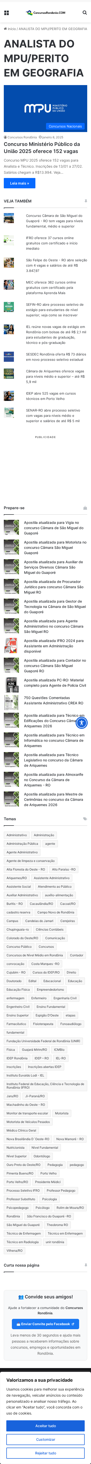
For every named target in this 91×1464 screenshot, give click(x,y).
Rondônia (13, 1216)
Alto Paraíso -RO (64, 869)
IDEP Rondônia (17, 1058)
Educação (75, 981)
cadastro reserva (18, 912)
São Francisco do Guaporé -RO (49, 1216)
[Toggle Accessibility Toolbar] (81, 722)
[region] (45, 1418)
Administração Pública (22, 843)
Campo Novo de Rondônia (55, 912)
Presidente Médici (48, 1182)
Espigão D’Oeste (47, 1015)
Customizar (45, 1439)
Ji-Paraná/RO (35, 1096)
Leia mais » (19, 183)
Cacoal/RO (68, 904)
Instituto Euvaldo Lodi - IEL (25, 1075)
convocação (15, 964)
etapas (70, 1015)
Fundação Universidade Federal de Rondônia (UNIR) (43, 1041)
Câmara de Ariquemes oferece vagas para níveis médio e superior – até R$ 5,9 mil (55, 376)
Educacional (52, 981)
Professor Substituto (21, 1199)
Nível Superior (17, 1156)
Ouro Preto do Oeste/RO (23, 1165)
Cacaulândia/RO (41, 904)
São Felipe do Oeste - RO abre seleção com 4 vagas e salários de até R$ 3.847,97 (56, 265)
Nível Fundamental (45, 1147)
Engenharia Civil (65, 998)
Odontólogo (42, 1156)
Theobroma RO (57, 1225)
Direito (71, 972)
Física (11, 1049)
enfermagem (15, 998)
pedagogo (77, 1165)
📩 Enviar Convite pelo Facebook (43, 1324)
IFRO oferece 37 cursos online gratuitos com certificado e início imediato (52, 243)
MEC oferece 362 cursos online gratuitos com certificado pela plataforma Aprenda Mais (51, 287)
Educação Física (18, 989)
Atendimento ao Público (55, 886)
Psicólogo (43, 1208)
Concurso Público (19, 946)
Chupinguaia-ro (18, 929)
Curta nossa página (21, 1265)
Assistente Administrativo (52, 878)
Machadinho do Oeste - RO (26, 1105)
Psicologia (49, 1199)
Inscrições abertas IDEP (44, 1067)
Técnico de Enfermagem (24, 1233)
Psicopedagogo (18, 1208)
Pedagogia (55, 1165)
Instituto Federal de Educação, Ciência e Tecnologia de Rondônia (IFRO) (45, 1085)
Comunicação (55, 938)
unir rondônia (55, 1242)
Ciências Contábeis (49, 929)
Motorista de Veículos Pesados (28, 1122)
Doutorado (14, 981)
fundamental (15, 1032)
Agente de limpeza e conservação (31, 861)
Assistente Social (19, 886)
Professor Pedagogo (61, 1190)
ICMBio (59, 1049)
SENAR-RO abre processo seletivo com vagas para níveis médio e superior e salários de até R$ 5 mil (53, 415)
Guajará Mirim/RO (34, 1049)
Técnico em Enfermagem (65, 1233)
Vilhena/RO (14, 1250)
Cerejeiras (67, 921)
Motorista (62, 1113)
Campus (12, 921)
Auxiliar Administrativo (22, 895)
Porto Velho (48, 1173)
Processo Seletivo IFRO (23, 1190)
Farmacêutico (16, 1024)
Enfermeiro (39, 998)
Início (11, 29)
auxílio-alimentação (59, 895)
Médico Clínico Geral (21, 1130)
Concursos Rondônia (22, 137)
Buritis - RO (15, 904)
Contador (76, 955)
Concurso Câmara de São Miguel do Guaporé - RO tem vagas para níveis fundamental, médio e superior (54, 221)
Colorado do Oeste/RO (22, 938)
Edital (32, 981)
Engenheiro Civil (18, 1007)
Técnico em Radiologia (23, 1242)
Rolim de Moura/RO (70, 1208)
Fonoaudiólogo (70, 1024)
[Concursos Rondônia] (45, 12)
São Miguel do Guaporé (23, 1225)
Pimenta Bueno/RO (20, 1173)
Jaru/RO (12, 1096)
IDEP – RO (42, 1058)
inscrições (14, 1067)
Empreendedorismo (50, 989)
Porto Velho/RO (17, 1182)
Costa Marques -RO (45, 964)
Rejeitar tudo (45, 1453)
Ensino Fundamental (51, 1007)
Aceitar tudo (45, 1426)
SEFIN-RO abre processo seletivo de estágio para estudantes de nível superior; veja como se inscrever (55, 309)
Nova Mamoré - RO (70, 1139)
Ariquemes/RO (17, 878)
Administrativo (17, 835)
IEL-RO (61, 1058)
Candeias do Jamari (39, 921)
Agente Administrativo (22, 852)
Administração (44, 835)
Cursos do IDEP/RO (46, 972)
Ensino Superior (18, 1015)
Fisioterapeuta (43, 1024)
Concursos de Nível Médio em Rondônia (35, 955)
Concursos (46, 946)
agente (50, 843)
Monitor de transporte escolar (27, 1113)
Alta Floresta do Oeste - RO (26, 869)
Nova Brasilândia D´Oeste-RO (28, 1139)
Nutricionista (16, 1147)
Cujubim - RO (16, 972)
